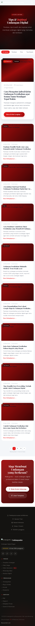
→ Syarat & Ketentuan (8, 606)
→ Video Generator (8, 568)
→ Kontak (4, 587)
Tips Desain (13, 44)
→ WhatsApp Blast (6, 571)
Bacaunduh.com (5, 623)
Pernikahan (22, 44)
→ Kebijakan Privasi (6, 604)
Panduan (19, 40)
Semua (11, 40)
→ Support (4, 601)
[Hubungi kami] (15, 553)
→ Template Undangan (8, 562)
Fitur (26, 40)
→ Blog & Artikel (6, 584)
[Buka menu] (32, 3)
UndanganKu (19, 3)
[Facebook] (11, 553)
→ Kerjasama (5, 590)
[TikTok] (7, 553)
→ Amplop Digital (6, 573)
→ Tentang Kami (6, 582)
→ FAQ (3, 598)
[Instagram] (3, 553)
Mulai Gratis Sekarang (18, 489)
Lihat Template (18, 496)
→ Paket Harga (5, 565)
